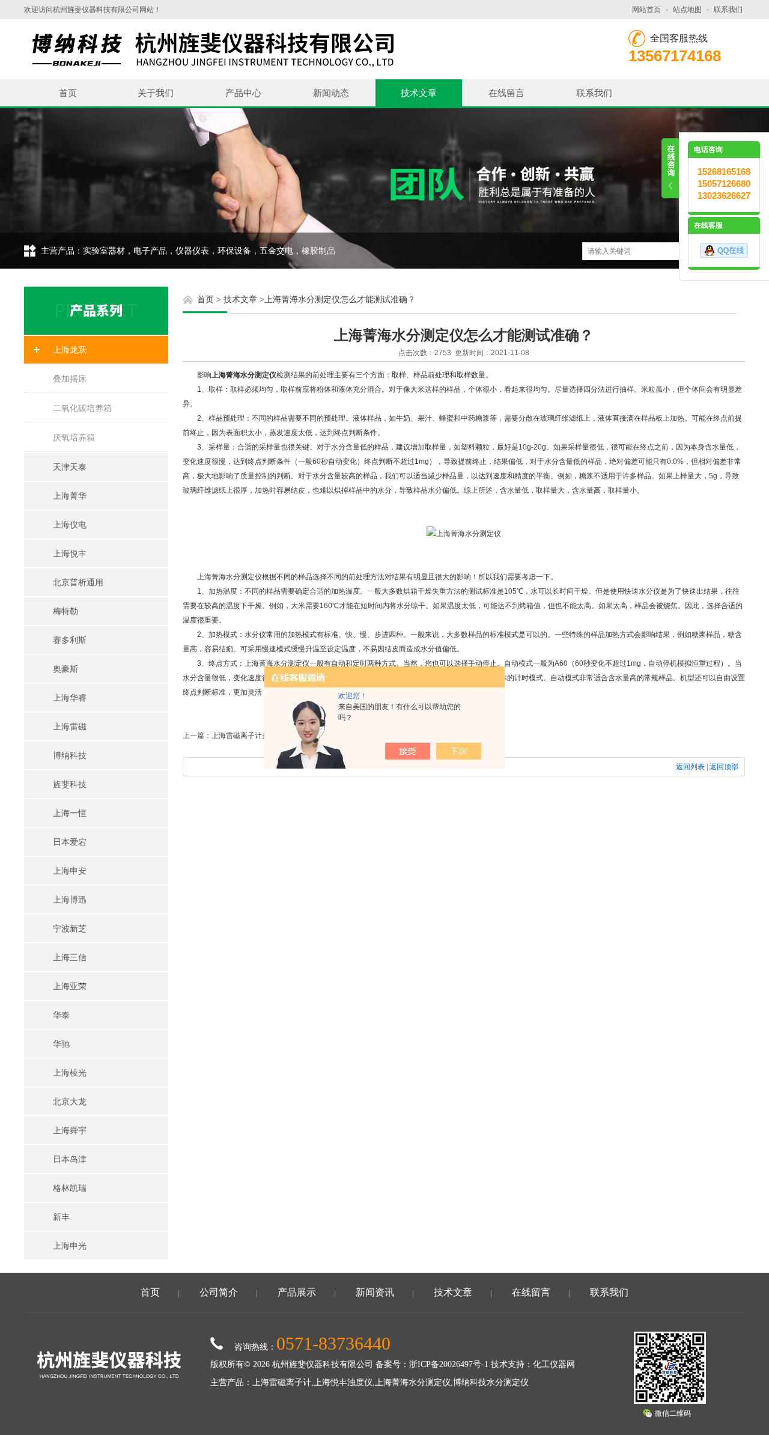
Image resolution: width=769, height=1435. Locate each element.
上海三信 (70, 957)
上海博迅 (70, 899)
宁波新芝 (70, 928)
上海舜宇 (70, 1130)
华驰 (61, 1044)
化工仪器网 (554, 1364)
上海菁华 (70, 496)
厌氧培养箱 (74, 437)
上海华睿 (70, 697)
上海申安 (70, 871)
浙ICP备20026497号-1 (448, 1364)
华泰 (61, 1015)
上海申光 (70, 1246)
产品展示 (297, 1292)
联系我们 (728, 9)
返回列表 (690, 767)
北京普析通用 (78, 582)
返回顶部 (724, 767)
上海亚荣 (70, 986)
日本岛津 (70, 1159)
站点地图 (687, 9)
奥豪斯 (65, 669)
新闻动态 (331, 93)
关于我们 (156, 93)
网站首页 (646, 9)
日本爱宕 (70, 842)
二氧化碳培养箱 (82, 408)
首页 (68, 93)
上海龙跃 (70, 350)
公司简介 (218, 1292)
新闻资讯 (375, 1292)
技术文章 (419, 93)
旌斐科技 (70, 784)
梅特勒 (65, 611)
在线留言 (506, 93)
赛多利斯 (70, 640)
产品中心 (243, 93)
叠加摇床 (70, 378)
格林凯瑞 (70, 1188)
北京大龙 (70, 1101)
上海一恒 (70, 813)
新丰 (61, 1217)
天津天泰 (70, 467)
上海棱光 (70, 1072)
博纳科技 (70, 755)
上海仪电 (70, 524)
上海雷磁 (70, 726)
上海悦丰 (70, 553)
